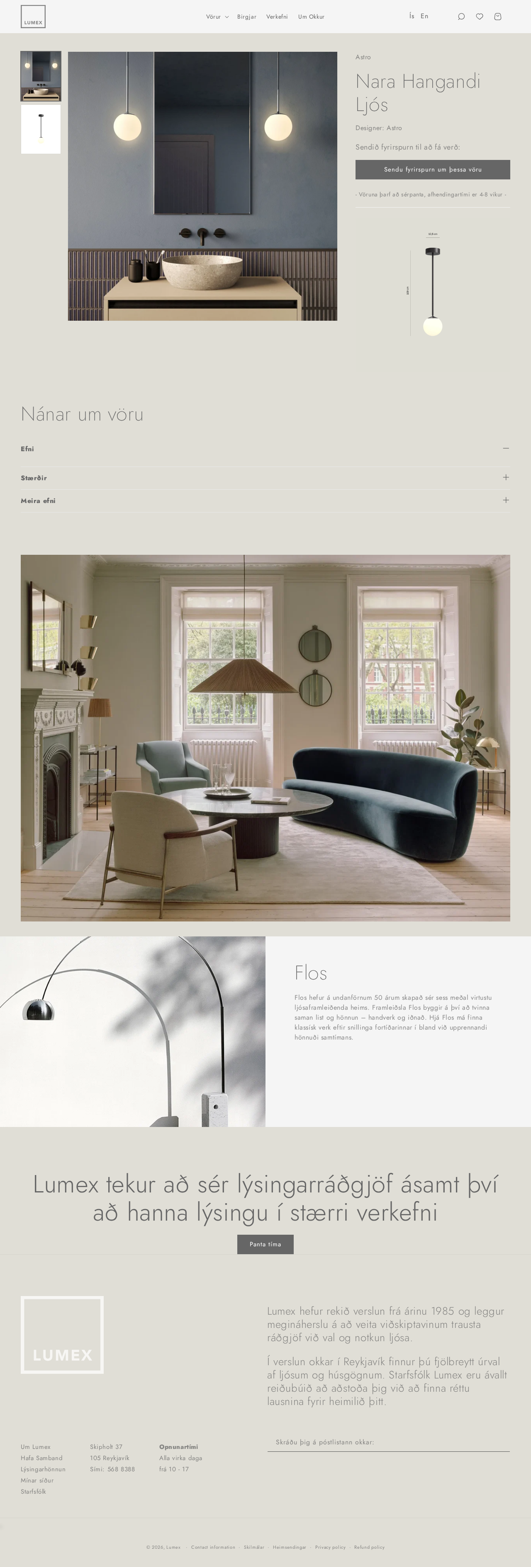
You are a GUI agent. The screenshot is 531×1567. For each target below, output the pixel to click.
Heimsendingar (290, 1547)
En (424, 16)
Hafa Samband (42, 1458)
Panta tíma (265, 1244)
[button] (216, 16)
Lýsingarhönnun (43, 1469)
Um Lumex (36, 1446)
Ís (411, 16)
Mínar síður (37, 1480)
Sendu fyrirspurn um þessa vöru (433, 169)
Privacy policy (330, 1547)
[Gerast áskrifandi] (501, 1442)
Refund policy (369, 1547)
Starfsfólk (33, 1491)
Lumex (173, 1547)
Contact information (213, 1547)
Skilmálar (254, 1547)
